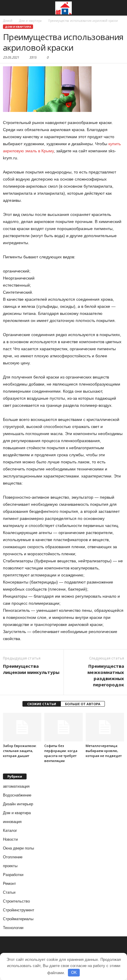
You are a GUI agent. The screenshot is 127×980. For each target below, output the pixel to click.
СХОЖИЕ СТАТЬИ (41, 704)
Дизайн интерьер (18, 804)
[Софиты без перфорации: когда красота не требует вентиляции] (63, 727)
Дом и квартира (18, 27)
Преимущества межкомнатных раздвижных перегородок (105, 675)
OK (74, 972)
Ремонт (9, 883)
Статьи (9, 892)
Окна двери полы (18, 848)
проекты (10, 866)
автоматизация (16, 786)
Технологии (13, 928)
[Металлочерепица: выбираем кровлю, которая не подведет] (105, 727)
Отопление (12, 857)
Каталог (10, 830)
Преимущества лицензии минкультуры (31, 669)
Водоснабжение (17, 795)
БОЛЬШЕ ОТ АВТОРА (82, 704)
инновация (12, 821)
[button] (117, 7)
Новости (10, 839)
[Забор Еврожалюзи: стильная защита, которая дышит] (22, 727)
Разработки (13, 874)
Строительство (16, 901)
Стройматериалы (18, 919)
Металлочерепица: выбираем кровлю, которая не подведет (104, 750)
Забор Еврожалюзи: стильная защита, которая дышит (20, 750)
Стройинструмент (18, 910)
